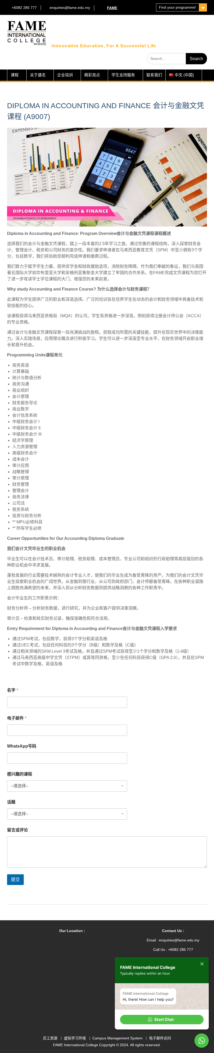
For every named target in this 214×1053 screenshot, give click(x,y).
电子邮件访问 (160, 1038)
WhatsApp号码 (21, 746)
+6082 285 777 (24, 7)
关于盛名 (38, 75)
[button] (162, 1019)
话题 (11, 802)
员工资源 (50, 1038)
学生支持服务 (123, 75)
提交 (15, 879)
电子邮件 (16, 718)
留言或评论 (17, 830)
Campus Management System (117, 1038)
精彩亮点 (92, 75)
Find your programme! (177, 7)
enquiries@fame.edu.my (70, 7)
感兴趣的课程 (19, 774)
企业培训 (65, 75)
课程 (15, 75)
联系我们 (154, 75)
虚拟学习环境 (75, 1038)
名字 (12, 690)
